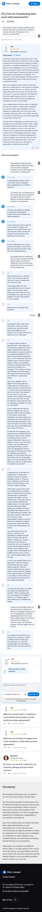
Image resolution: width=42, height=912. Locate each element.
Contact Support (9, 877)
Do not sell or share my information (16, 891)
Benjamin (14, 756)
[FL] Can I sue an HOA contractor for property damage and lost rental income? (20, 767)
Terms (34, 699)
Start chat (32, 694)
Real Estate (10, 21)
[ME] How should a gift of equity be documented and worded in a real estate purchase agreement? (19, 717)
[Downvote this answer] (37, 148)
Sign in (35, 4)
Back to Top (7, 900)
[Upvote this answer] (33, 148)
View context (7, 55)
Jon (11, 46)
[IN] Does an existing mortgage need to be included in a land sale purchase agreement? (20, 741)
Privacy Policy (22, 701)
